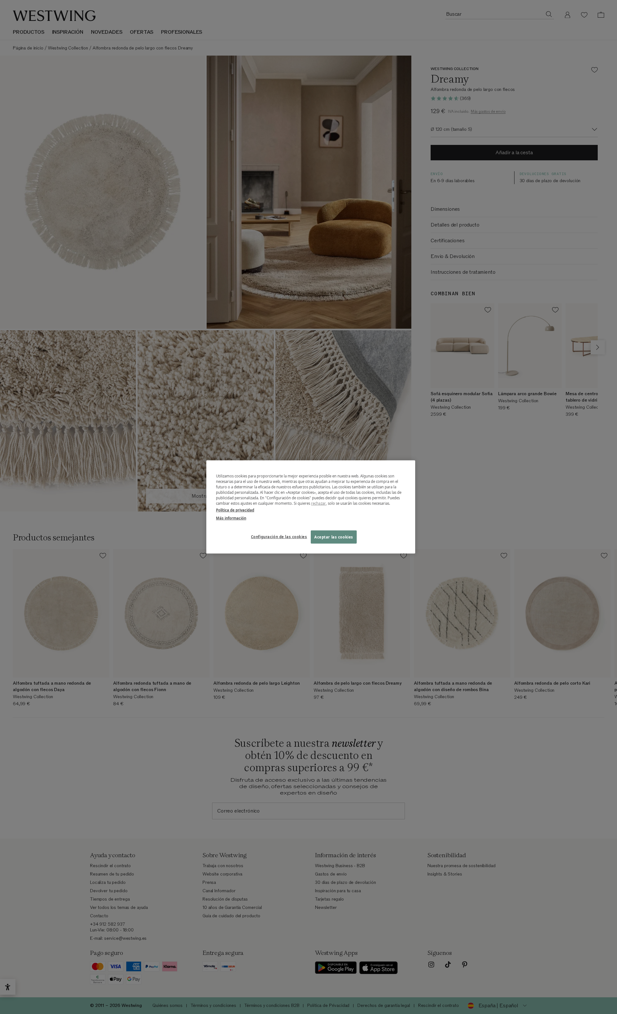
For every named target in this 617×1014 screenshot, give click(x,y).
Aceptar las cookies (333, 536)
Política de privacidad (235, 510)
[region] (310, 507)
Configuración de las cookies (279, 536)
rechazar (318, 503)
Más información (231, 518)
